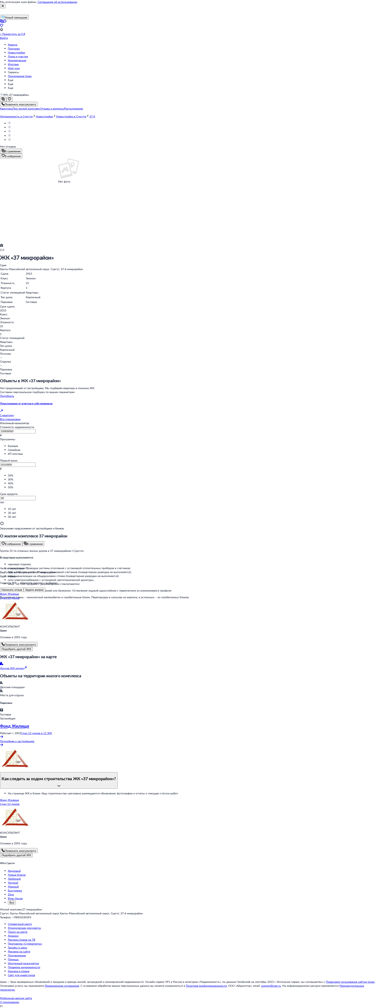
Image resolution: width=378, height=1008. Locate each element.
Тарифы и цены (17, 947)
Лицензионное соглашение (62, 986)
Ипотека (13, 64)
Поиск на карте (17, 932)
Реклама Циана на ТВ (21, 940)
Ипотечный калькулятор (23, 963)
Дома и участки (18, 56)
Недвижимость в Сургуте (16, 116)
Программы (7, 439)
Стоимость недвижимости (17, 427)
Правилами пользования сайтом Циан (350, 982)
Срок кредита (9, 494)
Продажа (14, 48)
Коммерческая (17, 60)
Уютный (13, 882)
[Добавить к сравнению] (3, 99)
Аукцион (13, 936)
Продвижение (17, 955)
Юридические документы (24, 928)
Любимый (14, 879)
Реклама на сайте (19, 951)
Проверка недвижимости (24, 967)
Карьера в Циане (18, 971)
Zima (11, 894)
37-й (92, 116)
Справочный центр (20, 924)
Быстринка (15, 890)
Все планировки (10, 419)
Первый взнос (9, 460)
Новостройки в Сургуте (71, 116)
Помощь (13, 959)
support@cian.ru (271, 986)
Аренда (12, 44)
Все (11, 902)
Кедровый (14, 871)
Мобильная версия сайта (16, 998)
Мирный (13, 886)
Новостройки (16, 52)
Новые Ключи (17, 875)
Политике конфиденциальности (206, 986)
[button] (6, 108)
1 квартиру (7, 415)
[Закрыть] (3, 6)
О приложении (9, 1002)
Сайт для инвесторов (21, 975)
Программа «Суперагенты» (25, 943)
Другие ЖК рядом (12, 668)
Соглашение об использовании (57, 2)
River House (15, 898)
